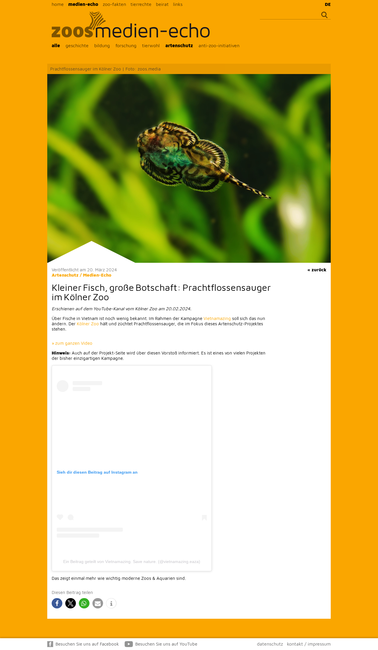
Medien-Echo (97, 275)
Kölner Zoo (88, 323)
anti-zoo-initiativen (218, 45)
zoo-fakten (114, 4)
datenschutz (270, 643)
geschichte (77, 45)
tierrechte (141, 4)
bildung (102, 45)
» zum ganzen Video (72, 343)
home (58, 4)
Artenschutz (65, 275)
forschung (125, 45)
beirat (162, 4)
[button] (57, 603)
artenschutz (179, 45)
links (178, 4)
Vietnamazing (217, 318)
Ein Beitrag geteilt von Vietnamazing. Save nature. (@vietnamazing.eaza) (131, 561)
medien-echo (83, 4)
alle (56, 45)
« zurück (316, 269)
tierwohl (151, 45)
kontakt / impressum (309, 643)
